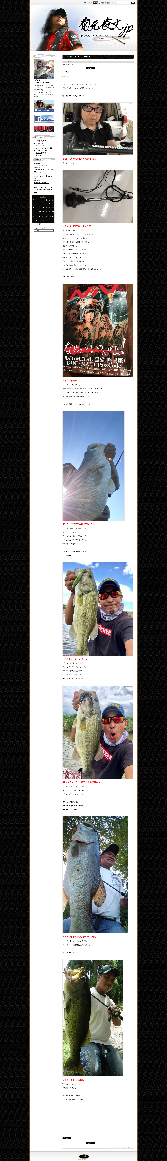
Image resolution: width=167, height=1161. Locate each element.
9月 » (41, 224)
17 (46, 212)
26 (53, 216)
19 (53, 212)
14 (36, 212)
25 (50, 216)
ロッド (38, 143)
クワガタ (39, 153)
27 (33, 220)
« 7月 (36, 224)
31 (46, 220)
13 (33, 212)
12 (53, 207)
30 (43, 220)
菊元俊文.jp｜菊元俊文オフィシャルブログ (83, 28)
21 (36, 216)
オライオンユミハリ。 (41, 165)
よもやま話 (39, 150)
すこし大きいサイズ (94, 2)
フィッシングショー (42, 148)
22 (40, 216)
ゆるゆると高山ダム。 (41, 183)
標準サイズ (91, 2)
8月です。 (66, 72)
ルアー (38, 146)
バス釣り (39, 141)
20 (33, 216)
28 (36, 220)
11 (49, 207)
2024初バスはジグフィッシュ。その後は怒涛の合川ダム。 (43, 189)
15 (40, 212)
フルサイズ (97, 2)
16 (43, 212)
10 (46, 207)
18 (50, 212)
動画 (37, 155)
